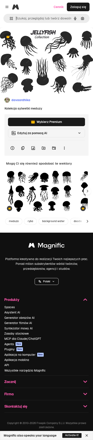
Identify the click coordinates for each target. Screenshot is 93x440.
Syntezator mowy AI (18, 328)
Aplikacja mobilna (16, 360)
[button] (47, 281)
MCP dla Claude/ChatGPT (22, 339)
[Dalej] (87, 191)
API (6, 365)
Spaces (9, 307)
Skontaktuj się (15, 406)
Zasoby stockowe (16, 333)
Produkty (11, 299)
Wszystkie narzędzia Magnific (25, 370)
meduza (14, 221)
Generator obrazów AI (19, 318)
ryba (30, 221)
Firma (9, 394)
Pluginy (13, 349)
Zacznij (10, 381)
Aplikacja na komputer (23, 355)
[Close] (86, 435)
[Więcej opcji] (64, 148)
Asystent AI (12, 312)
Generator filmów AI (18, 323)
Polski (46, 281)
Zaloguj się (78, 7)
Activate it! (72, 435)
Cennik (59, 7)
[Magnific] (46, 246)
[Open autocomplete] (10, 18)
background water (53, 221)
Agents (12, 344)
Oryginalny (30, 37)
